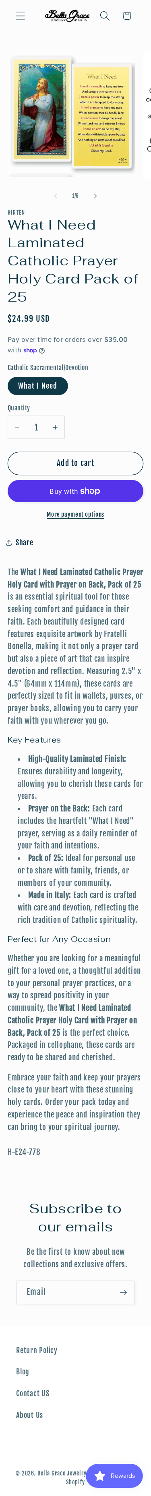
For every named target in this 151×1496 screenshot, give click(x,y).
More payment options (75, 514)
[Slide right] (95, 196)
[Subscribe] (123, 1292)
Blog (22, 1371)
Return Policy (37, 1350)
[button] (20, 16)
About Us (29, 1415)
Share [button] (24, 542)
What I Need (38, 385)
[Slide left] (55, 196)
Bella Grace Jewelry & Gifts (71, 1473)
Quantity (19, 408)
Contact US (33, 1393)
